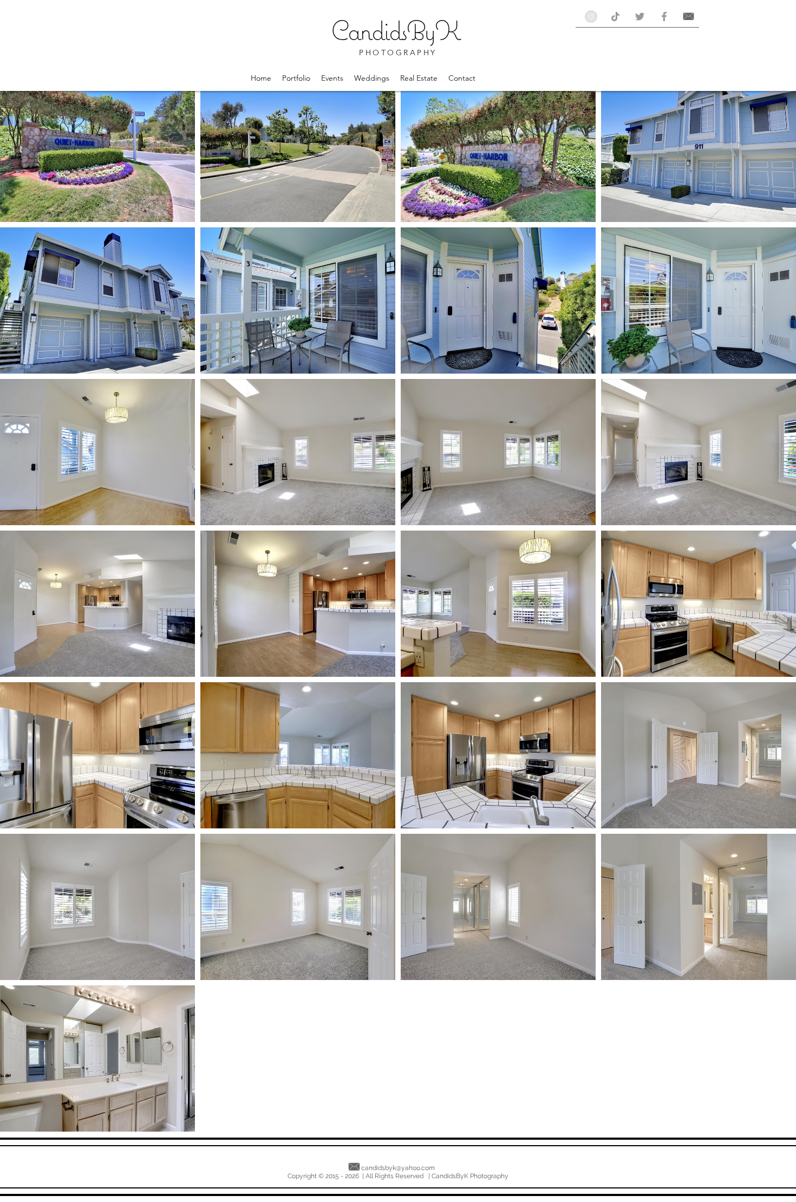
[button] (296, 78)
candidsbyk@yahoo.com (398, 1168)
